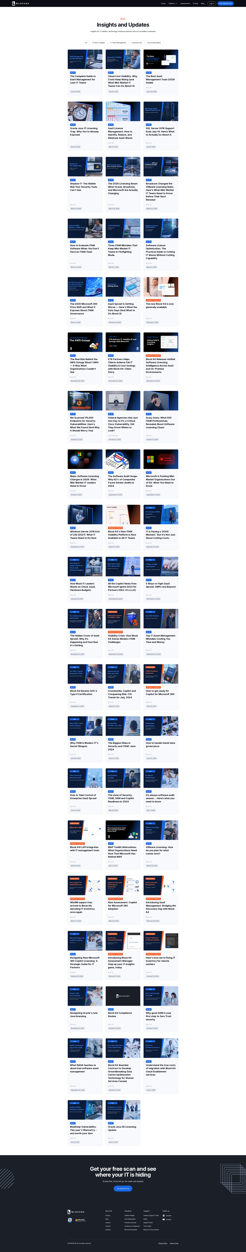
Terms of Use (174, 1243)
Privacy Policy (163, 1243)
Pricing (195, 3)
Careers (108, 1226)
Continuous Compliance (132, 1226)
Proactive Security (130, 1222)
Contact (108, 1222)
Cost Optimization (130, 1219)
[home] (20, 3)
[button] (173, 3)
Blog (202, 3)
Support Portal (148, 1222)
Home (163, 3)
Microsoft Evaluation (131, 1229)
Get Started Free (226, 3)
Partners (108, 1229)
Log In (211, 3)
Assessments (185, 3)
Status (145, 1219)
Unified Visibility (130, 1215)
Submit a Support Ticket (151, 1215)
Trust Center (147, 1226)
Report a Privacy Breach (151, 1229)
